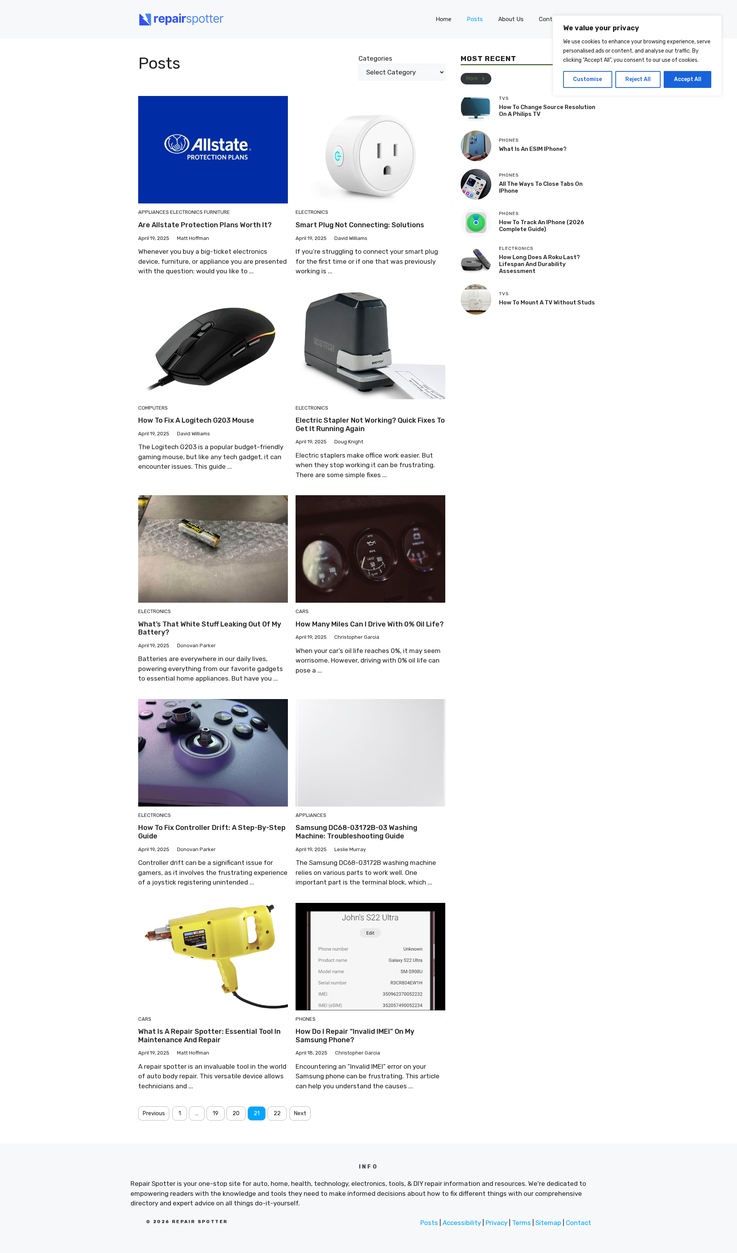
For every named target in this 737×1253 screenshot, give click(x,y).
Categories (375, 58)
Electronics (186, 212)
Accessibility (462, 1223)
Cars (302, 611)
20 (236, 1113)
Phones (306, 1019)
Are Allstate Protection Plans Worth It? (205, 225)
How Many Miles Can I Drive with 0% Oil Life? (370, 624)
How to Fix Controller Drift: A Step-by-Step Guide (212, 831)
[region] (637, 55)
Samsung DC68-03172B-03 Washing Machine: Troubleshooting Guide (356, 831)
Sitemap (548, 1223)
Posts (475, 19)
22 (277, 1113)
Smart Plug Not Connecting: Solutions (360, 225)
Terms (521, 1223)
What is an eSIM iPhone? (533, 148)
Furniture (217, 212)
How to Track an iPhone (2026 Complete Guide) (541, 226)
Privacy (496, 1223)
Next (300, 1113)
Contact (578, 1223)
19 (215, 1113)
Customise (587, 79)
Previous (153, 1113)
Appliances (153, 212)
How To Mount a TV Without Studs (547, 302)
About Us (511, 19)
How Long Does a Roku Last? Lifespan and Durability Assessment (539, 264)
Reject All (638, 79)
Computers (153, 408)
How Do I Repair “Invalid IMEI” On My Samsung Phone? (355, 1035)
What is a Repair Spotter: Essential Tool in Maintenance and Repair (209, 1035)
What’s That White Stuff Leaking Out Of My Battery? (209, 628)
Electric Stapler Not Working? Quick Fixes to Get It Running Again (370, 424)
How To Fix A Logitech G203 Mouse (196, 420)
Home (443, 19)
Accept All (687, 79)
